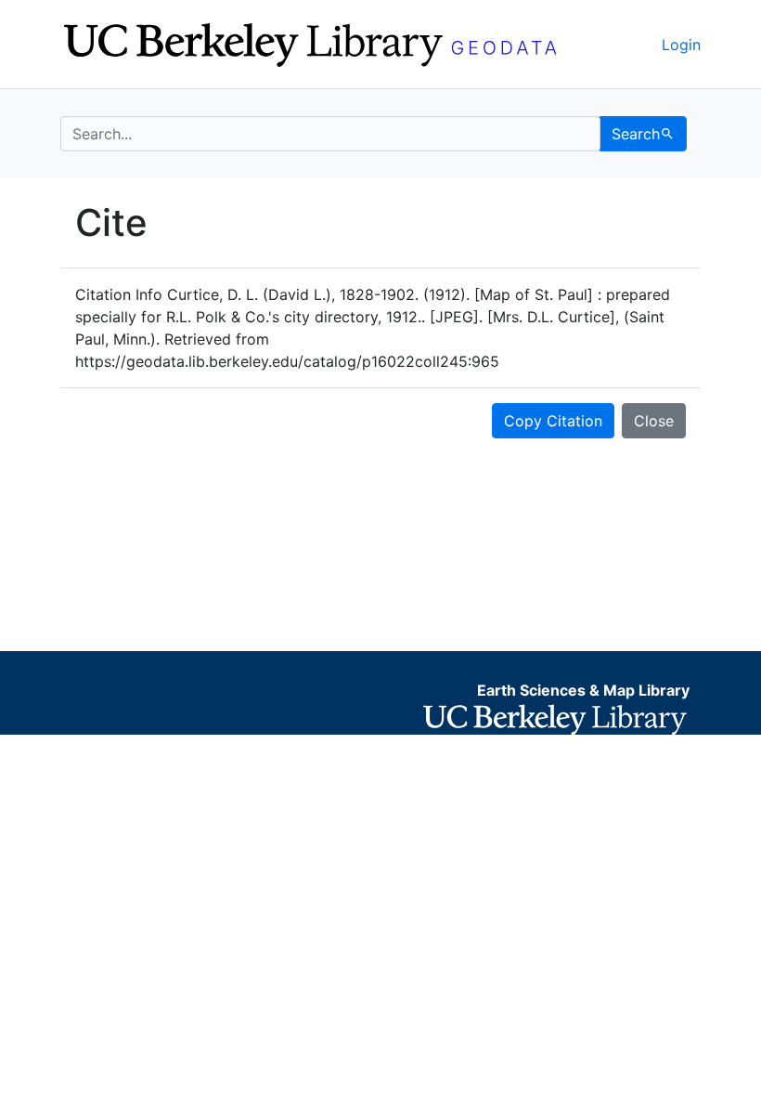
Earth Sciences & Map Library (583, 690)
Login (681, 44)
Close (654, 420)
